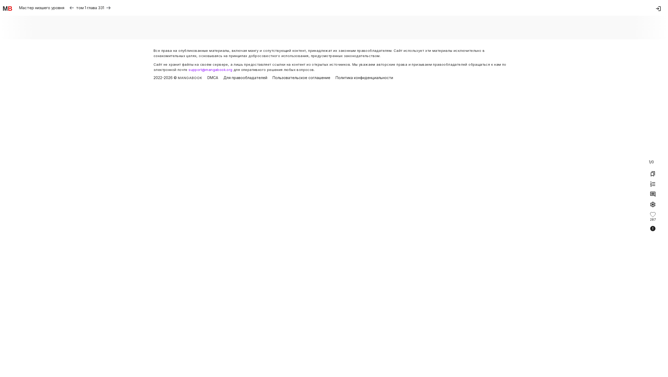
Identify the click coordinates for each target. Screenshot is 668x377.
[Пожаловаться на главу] (652, 228)
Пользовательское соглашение (301, 78)
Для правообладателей (245, 78)
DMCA (212, 78)
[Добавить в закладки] (653, 174)
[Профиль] (658, 8)
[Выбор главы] (652, 184)
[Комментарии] (652, 194)
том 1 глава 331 (90, 7)
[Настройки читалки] (652, 204)
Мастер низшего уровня (41, 7)
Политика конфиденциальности (364, 78)
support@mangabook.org (210, 70)
